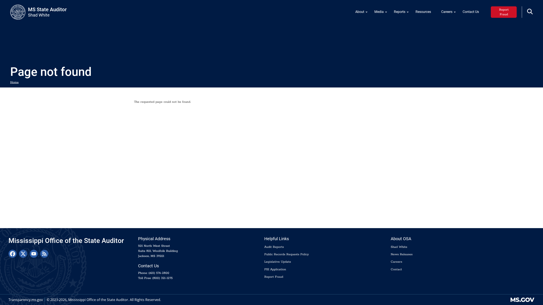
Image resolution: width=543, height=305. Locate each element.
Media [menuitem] (376, 13)
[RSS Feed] (44, 254)
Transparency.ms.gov (25, 299)
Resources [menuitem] (423, 12)
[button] (530, 11)
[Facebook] (12, 254)
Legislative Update (277, 262)
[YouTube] (34, 254)
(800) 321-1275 (162, 278)
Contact (396, 269)
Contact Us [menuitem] (471, 12)
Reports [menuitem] (397, 13)
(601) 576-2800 (158, 273)
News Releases (402, 254)
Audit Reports (274, 247)
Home (14, 82)
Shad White (399, 247)
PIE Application (275, 269)
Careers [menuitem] (444, 13)
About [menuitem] (357, 13)
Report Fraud (504, 12)
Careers (396, 262)
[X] (23, 254)
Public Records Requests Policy (286, 254)
